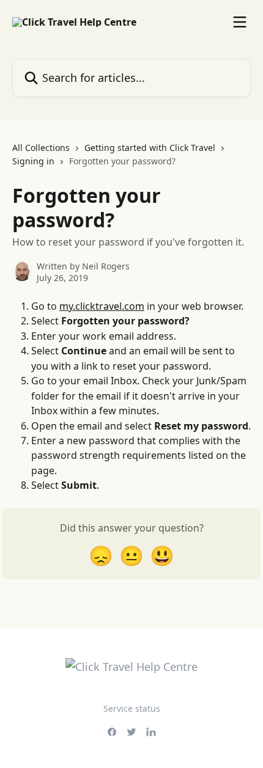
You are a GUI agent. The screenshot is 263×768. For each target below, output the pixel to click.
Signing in (33, 161)
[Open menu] (240, 22)
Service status (131, 708)
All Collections (41, 147)
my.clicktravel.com (101, 306)
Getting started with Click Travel (149, 147)
